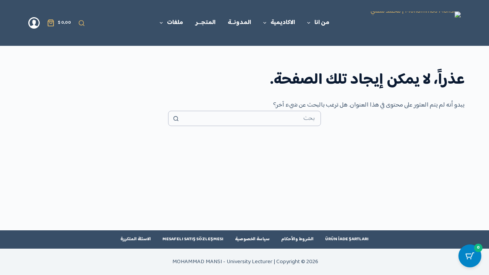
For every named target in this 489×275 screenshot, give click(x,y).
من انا (321, 23)
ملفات (175, 23)
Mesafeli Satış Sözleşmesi (192, 239)
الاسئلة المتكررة (135, 239)
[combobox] (252, 118)
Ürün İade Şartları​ (347, 239)
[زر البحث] (175, 118)
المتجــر (205, 23)
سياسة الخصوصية (252, 239)
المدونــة (239, 23)
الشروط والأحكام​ (297, 239)
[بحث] (81, 23)
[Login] (34, 23)
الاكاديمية (282, 23)
